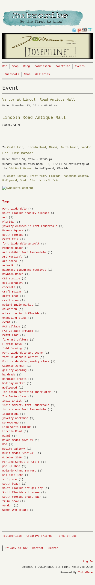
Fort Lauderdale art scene (22, 353)
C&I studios (11, 278)
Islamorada (10, 414)
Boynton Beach (12, 274)
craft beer (10, 296)
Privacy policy (16, 548)
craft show (10, 300)
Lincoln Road (36, 147)
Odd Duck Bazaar (17, 153)
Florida (54, 176)
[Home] (47, 35)
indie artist (12, 401)
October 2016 (12, 457)
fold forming (12, 348)
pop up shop (11, 466)
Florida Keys (12, 344)
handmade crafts (76, 176)
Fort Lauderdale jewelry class (25, 361)
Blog (26, 66)
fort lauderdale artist (20, 357)
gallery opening (14, 370)
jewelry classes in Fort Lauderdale (29, 226)
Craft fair (15, 147)
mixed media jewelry (17, 440)
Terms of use (67, 536)
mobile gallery (13, 449)
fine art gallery (15, 339)
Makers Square (12, 230)
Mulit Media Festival (18, 453)
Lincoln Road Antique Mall (35, 117)
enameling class (14, 318)
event (6, 322)
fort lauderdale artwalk (20, 243)
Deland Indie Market (17, 305)
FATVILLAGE (10, 335)
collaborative (12, 283)
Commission (43, 66)
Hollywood (9, 180)
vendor (86, 147)
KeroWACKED (10, 422)
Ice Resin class (14, 396)
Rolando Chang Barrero (19, 470)
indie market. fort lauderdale (25, 405)
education (9, 309)
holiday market (13, 383)
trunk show (10, 501)
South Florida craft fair (39, 180)
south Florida (12, 235)
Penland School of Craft (20, 462)
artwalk (8, 265)
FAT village (11, 326)
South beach (69, 147)
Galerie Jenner (13, 366)
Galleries (42, 74)
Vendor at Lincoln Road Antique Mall (38, 100)
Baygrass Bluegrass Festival (24, 270)
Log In (88, 561)
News (27, 74)
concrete (8, 287)
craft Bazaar (17, 176)
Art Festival (12, 256)
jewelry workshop (15, 418)
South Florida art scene (20, 492)
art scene (9, 261)
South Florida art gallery (22, 488)
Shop (15, 66)
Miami (53, 147)
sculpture (9, 479)
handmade (8, 374)
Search (53, 548)
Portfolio (63, 66)
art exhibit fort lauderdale (24, 252)
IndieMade (85, 572)
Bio (4, 66)
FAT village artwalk (17, 331)
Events (80, 66)
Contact (38, 548)
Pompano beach (12, 248)
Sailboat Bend (12, 475)
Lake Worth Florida (16, 427)
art (4, 217)
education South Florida (20, 313)
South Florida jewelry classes (25, 213)
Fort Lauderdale (14, 208)
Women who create (15, 510)
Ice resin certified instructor (26, 392)
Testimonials (12, 536)
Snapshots (12, 74)
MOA (4, 444)
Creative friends (39, 536)
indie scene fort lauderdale (24, 409)
